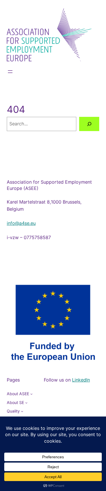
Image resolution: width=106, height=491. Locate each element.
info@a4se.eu (21, 223)
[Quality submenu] (22, 411)
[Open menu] (10, 71)
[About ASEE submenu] (31, 394)
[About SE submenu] (26, 402)
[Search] (89, 124)
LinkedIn (81, 380)
